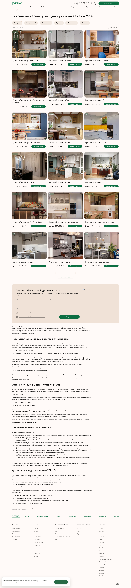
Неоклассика (72, 23)
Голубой (101, 545)
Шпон (57, 531)
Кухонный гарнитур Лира (23, 182)
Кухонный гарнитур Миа (22, 262)
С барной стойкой (39, 548)
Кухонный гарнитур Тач (95, 100)
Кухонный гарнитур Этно (59, 142)
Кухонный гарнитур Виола (60, 262)
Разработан (112, 584)
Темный (101, 570)
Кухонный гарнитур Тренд (96, 60)
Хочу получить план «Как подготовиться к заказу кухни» (34, 313)
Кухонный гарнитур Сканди (61, 182)
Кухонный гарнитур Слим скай (98, 142)
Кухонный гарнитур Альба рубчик (27, 222)
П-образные (37, 534)
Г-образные (37, 545)
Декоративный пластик (62, 537)
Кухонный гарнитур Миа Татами (26, 142)
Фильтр (112, 28)
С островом (37, 537)
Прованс (59, 23)
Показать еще (65, 277)
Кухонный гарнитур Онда (60, 60)
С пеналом (37, 540)
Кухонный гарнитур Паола (60, 100)
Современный (46, 23)
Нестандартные (38, 542)
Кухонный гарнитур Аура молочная (64, 222)
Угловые (36, 531)
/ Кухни (18, 10)
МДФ (79, 528)
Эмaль (57, 534)
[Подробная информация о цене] (26, 64)
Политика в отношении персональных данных (72, 584)
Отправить (69, 317)
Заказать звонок (109, 3)
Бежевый (101, 531)
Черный (101, 537)
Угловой (36, 556)
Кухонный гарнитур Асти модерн (99, 222)
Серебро (101, 576)
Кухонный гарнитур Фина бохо (25, 60)
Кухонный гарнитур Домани (97, 262)
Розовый (101, 542)
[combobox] (18, 27)
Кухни (32, 7)
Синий (101, 548)
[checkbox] (17, 313)
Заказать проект (39, 64)
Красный (101, 554)
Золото (101, 556)
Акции (61, 7)
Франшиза (89, 7)
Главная (14, 10)
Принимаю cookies (61, 582)
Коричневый (102, 534)
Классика (85, 23)
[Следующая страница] (74, 273)
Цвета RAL (102, 565)
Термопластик (59, 528)
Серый (101, 540)
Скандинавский (31, 23)
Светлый (101, 568)
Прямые (36, 528)
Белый (101, 528)
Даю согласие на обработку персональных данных (32, 317)
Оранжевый (102, 562)
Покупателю (75, 7)
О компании (102, 7)
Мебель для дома (46, 7)
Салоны (116, 7)
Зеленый (101, 551)
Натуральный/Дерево (105, 559)
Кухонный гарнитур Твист (96, 182)
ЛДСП (79, 531)
